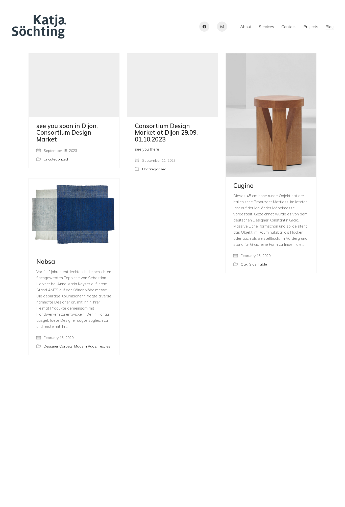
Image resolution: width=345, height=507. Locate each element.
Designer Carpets (58, 346)
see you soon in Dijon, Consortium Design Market (67, 133)
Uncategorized (56, 159)
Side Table (258, 264)
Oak (244, 264)
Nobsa (45, 261)
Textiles (104, 346)
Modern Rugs (85, 346)
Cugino (243, 185)
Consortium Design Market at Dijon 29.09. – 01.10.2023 (168, 133)
